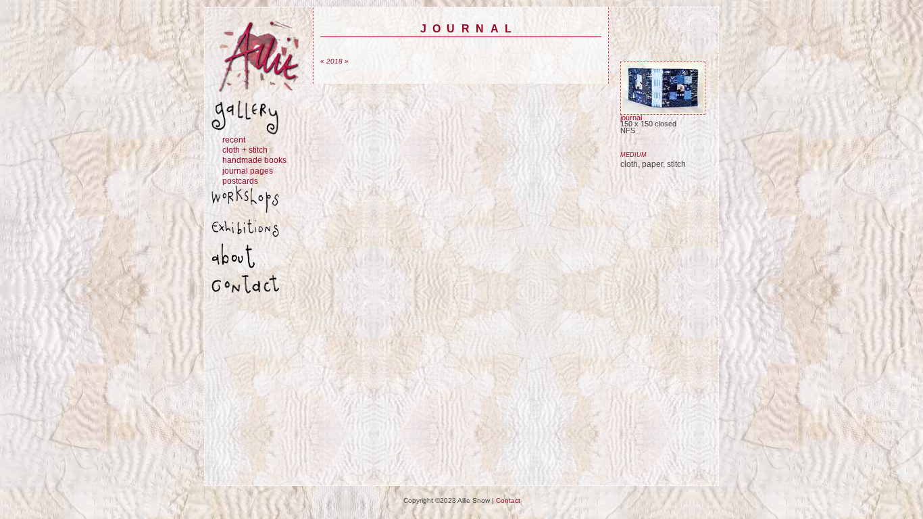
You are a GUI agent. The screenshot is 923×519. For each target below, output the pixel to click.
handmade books (254, 159)
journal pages (247, 170)
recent (233, 139)
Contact (508, 500)
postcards (240, 180)
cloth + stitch (245, 149)
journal (631, 118)
